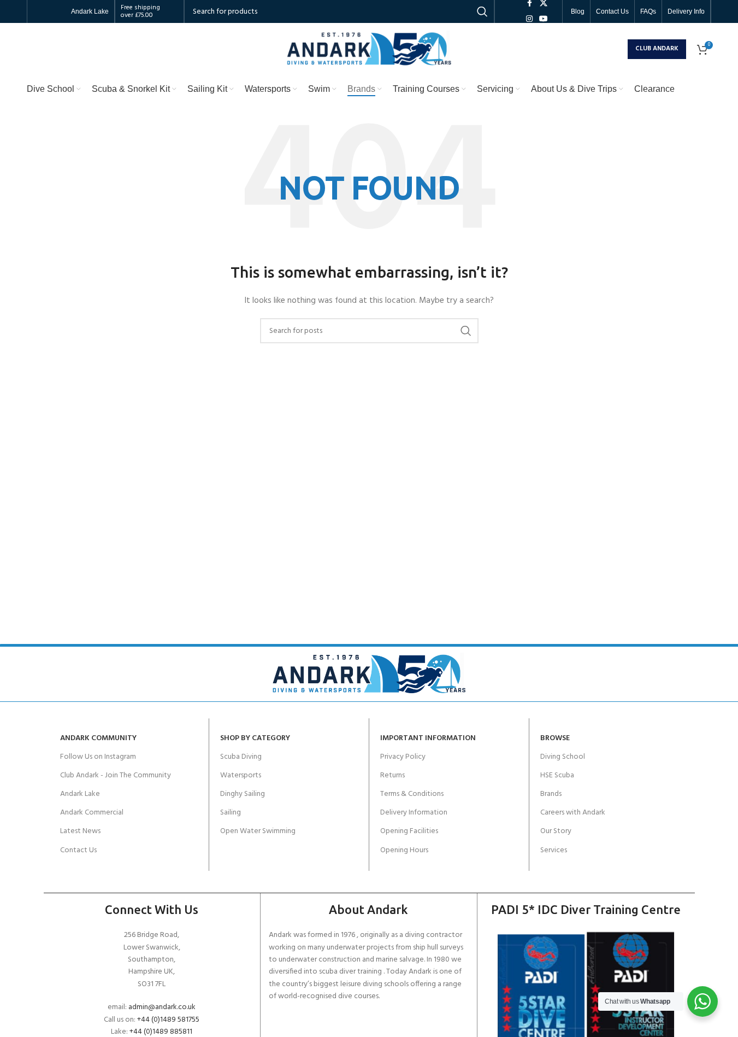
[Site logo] (369, 49)
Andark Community (98, 738)
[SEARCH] (466, 330)
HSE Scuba (557, 775)
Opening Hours (404, 850)
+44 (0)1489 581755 (168, 1019)
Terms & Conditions (412, 794)
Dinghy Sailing (242, 794)
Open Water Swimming (258, 831)
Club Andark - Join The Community (115, 775)
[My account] (616, 49)
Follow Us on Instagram (98, 757)
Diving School (562, 757)
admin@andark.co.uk (162, 1007)
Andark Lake (80, 794)
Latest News (80, 831)
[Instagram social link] (529, 19)
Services (553, 850)
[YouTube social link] (543, 19)
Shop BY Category (255, 738)
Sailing (230, 812)
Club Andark (656, 48)
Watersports (240, 775)
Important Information (428, 738)
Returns (392, 775)
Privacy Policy (403, 757)
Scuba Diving (241, 757)
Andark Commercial (91, 812)
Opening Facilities (409, 831)
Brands (551, 794)
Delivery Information (413, 812)
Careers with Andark (572, 812)
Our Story (555, 831)
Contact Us (78, 850)
